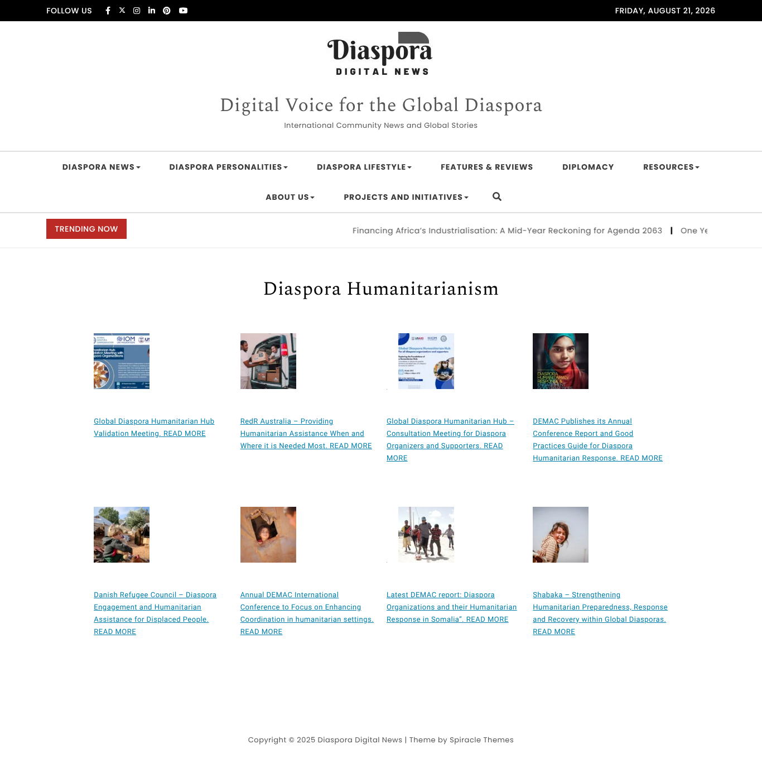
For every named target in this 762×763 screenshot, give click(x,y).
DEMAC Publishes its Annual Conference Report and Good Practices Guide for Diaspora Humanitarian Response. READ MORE (598, 440)
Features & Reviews (487, 166)
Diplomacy (588, 166)
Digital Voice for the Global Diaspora (380, 106)
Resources (668, 166)
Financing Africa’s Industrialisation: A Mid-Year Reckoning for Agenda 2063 (501, 230)
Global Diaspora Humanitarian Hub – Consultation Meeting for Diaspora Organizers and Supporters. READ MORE (450, 440)
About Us (287, 197)
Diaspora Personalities (226, 166)
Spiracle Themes (482, 740)
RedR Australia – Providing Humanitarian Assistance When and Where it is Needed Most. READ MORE (306, 434)
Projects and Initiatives (403, 197)
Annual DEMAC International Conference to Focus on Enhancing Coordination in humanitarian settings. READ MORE (307, 613)
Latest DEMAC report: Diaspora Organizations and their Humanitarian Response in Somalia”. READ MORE (452, 607)
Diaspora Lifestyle (361, 166)
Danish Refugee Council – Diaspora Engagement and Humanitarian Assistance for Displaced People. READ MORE (155, 613)
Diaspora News (98, 166)
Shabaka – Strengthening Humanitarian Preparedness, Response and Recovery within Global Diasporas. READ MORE (600, 613)
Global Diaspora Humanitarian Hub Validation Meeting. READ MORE (154, 428)
